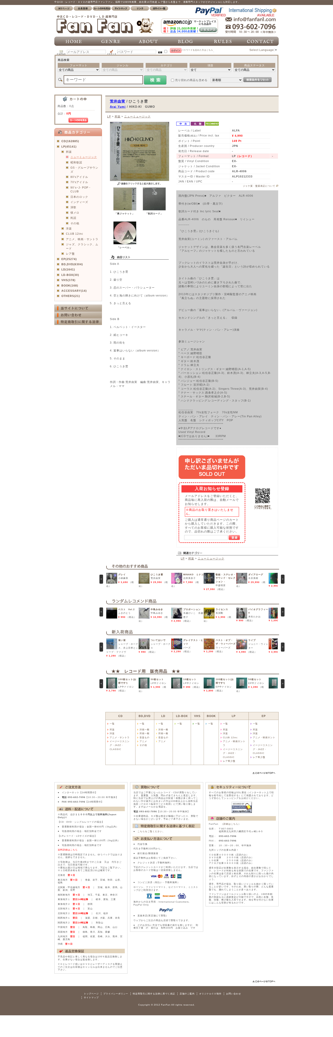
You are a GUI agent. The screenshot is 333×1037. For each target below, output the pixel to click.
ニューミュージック (83, 156)
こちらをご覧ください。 (151, 831)
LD (163, 715)
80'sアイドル (79, 176)
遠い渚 (122, 640)
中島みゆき (157, 609)
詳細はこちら (230, 824)
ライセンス (222, 609)
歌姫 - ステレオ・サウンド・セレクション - (226, 578)
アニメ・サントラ (120, 737)
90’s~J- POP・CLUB (80, 189)
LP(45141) (69, 146)
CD (120, 715)
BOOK (211, 715)
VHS (197, 715)
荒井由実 (117, 101)
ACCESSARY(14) (74, 290)
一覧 (112, 723)
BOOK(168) (69, 285)
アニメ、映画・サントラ (82, 239)
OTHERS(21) (70, 295)
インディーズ (79, 202)
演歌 (73, 207)
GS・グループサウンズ (84, 169)
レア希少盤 (229, 761)
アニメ (143, 741)
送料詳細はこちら (68, 849)
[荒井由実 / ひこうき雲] (124, 209)
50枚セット (157, 679)
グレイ (122, 574)
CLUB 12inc (74, 233)
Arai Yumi (118, 106)
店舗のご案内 (187, 993)
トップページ (91, 993)
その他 (74, 223)
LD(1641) (68, 269)
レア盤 (70, 253)
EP (264, 715)
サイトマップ (91, 997)
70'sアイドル (79, 182)
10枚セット (189, 679)
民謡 (73, 217)
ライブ (252, 640)
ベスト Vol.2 (126, 609)
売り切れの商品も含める (191, 80)
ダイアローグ (255, 574)
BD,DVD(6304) (72, 264)
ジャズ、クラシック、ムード (82, 246)
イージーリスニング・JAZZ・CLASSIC (120, 745)
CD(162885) (70, 141)
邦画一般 (145, 733)
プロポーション (192, 609)
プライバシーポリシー (115, 993)
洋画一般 (145, 729)
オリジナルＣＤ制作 (210, 993)
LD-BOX (182, 715)
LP (109, 116)
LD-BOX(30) (70, 274)
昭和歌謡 (76, 162)
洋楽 (69, 228)
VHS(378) (68, 280)
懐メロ (74, 212)
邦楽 (69, 151)
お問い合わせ (233, 993)
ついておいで (158, 640)
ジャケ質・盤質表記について (259, 186)
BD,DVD (145, 715)
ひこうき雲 (157, 574)
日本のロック (79, 196)
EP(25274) (69, 259)
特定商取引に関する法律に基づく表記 (154, 993)
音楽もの (145, 737)
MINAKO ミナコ (193, 574)
